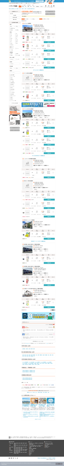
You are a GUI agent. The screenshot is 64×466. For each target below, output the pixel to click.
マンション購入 (31, 445)
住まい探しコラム (31, 451)
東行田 (32, 348)
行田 (29, 348)
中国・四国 (10, 450)
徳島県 (26, 450)
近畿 (10, 449)
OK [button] (59, 463)
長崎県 (19, 452)
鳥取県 (19, 450)
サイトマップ (46, 447)
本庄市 (23, 364)
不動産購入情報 (31, 444)
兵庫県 (17, 449)
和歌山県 (26, 449)
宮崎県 (26, 452)
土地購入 (30, 447)
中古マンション (35, 392)
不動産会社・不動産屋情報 (32, 448)
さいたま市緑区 (24, 363)
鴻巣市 (38, 364)
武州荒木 (23, 348)
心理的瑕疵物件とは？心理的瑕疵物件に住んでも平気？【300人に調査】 (34, 405)
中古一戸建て (45, 392)
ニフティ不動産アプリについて (49, 444)
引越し (30, 454)
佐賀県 (17, 452)
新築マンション (29, 392)
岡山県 (17, 450)
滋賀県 (21, 449)
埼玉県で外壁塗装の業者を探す (27, 379)
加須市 (51, 363)
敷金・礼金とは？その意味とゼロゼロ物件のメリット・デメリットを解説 (42, 405)
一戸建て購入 (31, 446)
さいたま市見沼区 (25, 362)
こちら (47, 343)
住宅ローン (30, 452)
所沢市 (46, 363)
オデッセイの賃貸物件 (27, 23)
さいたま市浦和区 (43, 362)
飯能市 (49, 363)
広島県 (15, 450)
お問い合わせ (46, 445)
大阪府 (15, 449)
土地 (48, 392)
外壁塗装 (30, 453)
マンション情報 (31, 449)
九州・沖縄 (10, 452)
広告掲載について (47, 446)
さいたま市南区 (49, 362)
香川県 (15, 451)
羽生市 (36, 364)
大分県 (23, 452)
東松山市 (26, 364)
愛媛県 (17, 451)
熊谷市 (38, 363)
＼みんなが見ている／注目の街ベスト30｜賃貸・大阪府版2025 (50, 405)
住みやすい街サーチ (31, 450)
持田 (34, 348)
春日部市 (30, 364)
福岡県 (15, 452)
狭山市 (33, 364)
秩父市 (43, 363)
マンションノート (27, 343)
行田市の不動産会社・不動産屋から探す (28, 370)
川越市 (35, 363)
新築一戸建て (40, 392)
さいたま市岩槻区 (31, 363)
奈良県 (23, 449)
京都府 (19, 449)
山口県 (23, 450)
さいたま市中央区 (31, 362)
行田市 (27, 348)
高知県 (19, 451)
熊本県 (21, 452)
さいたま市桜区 (37, 362)
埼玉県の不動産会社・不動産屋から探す (28, 371)
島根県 (21, 450)
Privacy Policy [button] (4, 464)
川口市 (41, 363)
